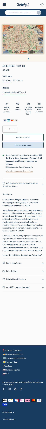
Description (7, 194)
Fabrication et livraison (16, 279)
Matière (5, 88)
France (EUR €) (7, 413)
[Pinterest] (15, 388)
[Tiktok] (21, 388)
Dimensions (7, 76)
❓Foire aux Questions (11, 350)
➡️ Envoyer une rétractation (14, 358)
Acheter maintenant (23, 145)
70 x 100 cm (18, 80)
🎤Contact (7, 366)
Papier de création (13, 263)
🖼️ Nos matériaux (10, 362)
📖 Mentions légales (11, 370)
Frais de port (11, 271)
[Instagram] (9, 388)
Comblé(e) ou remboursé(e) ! (18, 287)
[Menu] (4, 4)
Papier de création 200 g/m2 (14, 92)
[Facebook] (3, 388)
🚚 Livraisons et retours (12, 354)
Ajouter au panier (23, 137)
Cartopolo (11, 419)
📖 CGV (5, 373)
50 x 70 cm (6, 80)
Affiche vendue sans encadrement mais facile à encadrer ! (20, 185)
